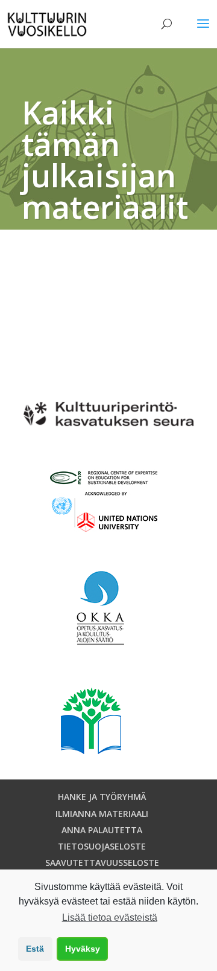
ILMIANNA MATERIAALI (101, 813)
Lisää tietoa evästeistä (109, 917)
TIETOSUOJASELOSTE (102, 846)
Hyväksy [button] (82, 948)
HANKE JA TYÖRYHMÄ (102, 796)
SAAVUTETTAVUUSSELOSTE (102, 862)
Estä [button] (35, 948)
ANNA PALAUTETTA (101, 830)
